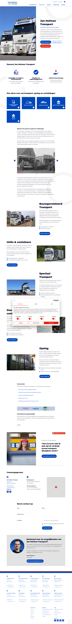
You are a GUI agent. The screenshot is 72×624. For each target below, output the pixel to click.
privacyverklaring (55, 520)
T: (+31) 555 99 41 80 (57, 601)
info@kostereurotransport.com (47, 599)
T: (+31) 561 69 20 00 (46, 601)
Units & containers (45, 611)
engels (34, 389)
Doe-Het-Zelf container (46, 614)
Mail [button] (35, 561)
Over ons (41, 4)
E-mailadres (19, 520)
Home (31, 609)
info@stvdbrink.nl (10, 585)
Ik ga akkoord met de (51, 520)
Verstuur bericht (47, 528)
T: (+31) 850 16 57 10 (22, 601)
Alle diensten (32, 4)
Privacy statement (57, 612)
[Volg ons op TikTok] (63, 620)
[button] (56, 487)
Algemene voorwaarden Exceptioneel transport (30, 392)
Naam (18, 508)
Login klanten (60, 1)
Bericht (43, 508)
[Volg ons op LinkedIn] (60, 620)
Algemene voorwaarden (58, 609)
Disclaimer (56, 611)
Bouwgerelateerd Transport (47, 609)
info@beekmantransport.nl (59, 599)
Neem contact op (45, 42)
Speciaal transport (45, 612)
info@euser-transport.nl (34, 599)
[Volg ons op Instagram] (10, 492)
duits (26, 398)
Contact (63, 4)
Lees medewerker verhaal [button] (49, 456)
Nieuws (49, 4)
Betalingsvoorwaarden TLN (25, 401)
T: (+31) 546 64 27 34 (11, 487)
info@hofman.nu (10, 485)
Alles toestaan (51, 322)
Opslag (43, 616)
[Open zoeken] (64, 1)
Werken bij (56, 4)
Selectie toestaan (36, 322)
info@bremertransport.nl (58, 585)
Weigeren (21, 322)
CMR (20, 398)
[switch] (30, 319)
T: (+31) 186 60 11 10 (33, 601)
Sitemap (55, 614)
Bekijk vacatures (45, 46)
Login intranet (55, 1)
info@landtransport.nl (23, 599)
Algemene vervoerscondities (25, 389)
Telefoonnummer (20, 514)
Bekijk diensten (57, 42)
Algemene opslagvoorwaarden (26, 395)
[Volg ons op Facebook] (8, 492)
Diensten (32, 611)
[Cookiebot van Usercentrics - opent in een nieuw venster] (54, 300)
